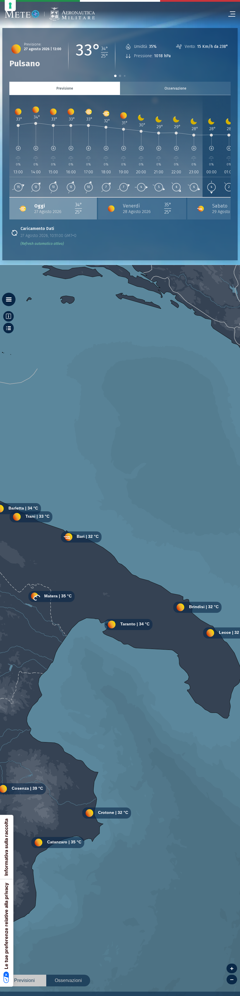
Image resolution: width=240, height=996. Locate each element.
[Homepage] (22, 14)
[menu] (229, 14)
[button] (115, 76)
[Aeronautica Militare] (72, 14)
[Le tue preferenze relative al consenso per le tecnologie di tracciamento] (10, 5)
